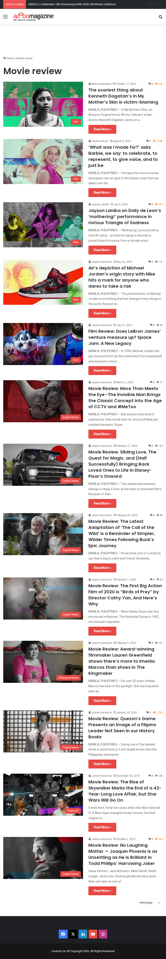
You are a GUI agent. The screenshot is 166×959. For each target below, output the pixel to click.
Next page (146, 902)
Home (10, 58)
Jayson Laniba (100, 204)
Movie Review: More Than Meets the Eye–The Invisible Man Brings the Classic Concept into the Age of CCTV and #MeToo (125, 397)
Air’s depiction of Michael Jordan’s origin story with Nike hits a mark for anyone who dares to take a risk (121, 277)
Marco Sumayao (101, 83)
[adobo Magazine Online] (33, 16)
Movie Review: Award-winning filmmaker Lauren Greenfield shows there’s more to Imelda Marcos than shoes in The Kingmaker (121, 661)
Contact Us (58, 951)
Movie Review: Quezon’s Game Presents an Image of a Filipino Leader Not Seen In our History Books (122, 728)
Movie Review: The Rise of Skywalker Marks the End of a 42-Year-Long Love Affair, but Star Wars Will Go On (124, 791)
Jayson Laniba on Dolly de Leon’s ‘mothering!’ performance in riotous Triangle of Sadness (124, 216)
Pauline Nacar (100, 141)
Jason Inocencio (102, 261)
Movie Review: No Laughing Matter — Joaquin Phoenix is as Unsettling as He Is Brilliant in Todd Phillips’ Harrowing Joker (122, 854)
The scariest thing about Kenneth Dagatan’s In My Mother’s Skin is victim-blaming (123, 96)
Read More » (102, 129)
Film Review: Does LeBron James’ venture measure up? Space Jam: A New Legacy (124, 337)
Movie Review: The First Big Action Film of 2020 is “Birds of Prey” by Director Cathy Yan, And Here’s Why (125, 595)
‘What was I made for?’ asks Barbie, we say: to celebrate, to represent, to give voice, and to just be (123, 156)
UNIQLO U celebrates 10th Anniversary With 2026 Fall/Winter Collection (72, 4)
